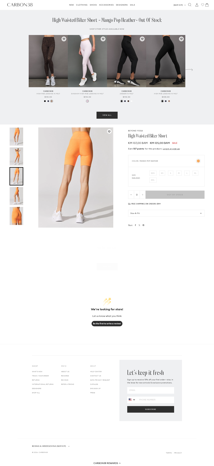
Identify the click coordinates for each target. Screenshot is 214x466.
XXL (153, 180)
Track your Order (40, 376)
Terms (169, 453)
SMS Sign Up (95, 388)
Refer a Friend (67, 384)
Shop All (36, 393)
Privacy (178, 453)
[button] (107, 463)
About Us (65, 372)
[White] (132, 101)
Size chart (136, 178)
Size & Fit (135, 213)
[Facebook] (135, 225)
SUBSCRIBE (150, 409)
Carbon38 (43, 452)
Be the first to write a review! (107, 323)
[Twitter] (139, 225)
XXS (153, 173)
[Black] (45, 101)
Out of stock (175, 195)
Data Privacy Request (100, 380)
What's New (37, 372)
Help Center (96, 372)
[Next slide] (189, 69)
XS (162, 173)
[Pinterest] (143, 225)
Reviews (64, 380)
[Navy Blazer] (48, 101)
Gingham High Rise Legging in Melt (87, 94)
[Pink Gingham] (87, 101)
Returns (35, 380)
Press (92, 393)
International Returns (42, 384)
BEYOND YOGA (135, 131)
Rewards (65, 376)
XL (195, 173)
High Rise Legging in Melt (48, 94)
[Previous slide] (25, 69)
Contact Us (95, 376)
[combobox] (132, 400)
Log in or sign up (171, 148)
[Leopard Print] (52, 101)
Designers (36, 388)
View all (107, 115)
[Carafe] (128, 101)
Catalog (94, 384)
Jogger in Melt (126, 94)
